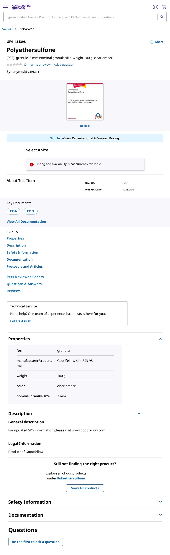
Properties (15, 238)
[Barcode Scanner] (155, 7)
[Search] (161, 17)
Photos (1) (85, 126)
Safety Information (22, 252)
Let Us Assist (20, 321)
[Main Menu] (5, 7)
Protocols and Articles (25, 266)
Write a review (41, 64)
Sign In (55, 138)
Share (159, 42)
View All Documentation (26, 221)
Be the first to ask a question (36, 541)
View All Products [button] (85, 488)
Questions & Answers (24, 284)
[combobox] (85, 17)
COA (13, 211)
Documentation (20, 259)
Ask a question (64, 64)
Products (7, 29)
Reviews (14, 291)
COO (30, 211)
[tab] (10, 29)
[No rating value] (15, 65)
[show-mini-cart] (164, 7)
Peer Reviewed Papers (25, 276)
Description (16, 245)
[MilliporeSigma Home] (21, 7)
